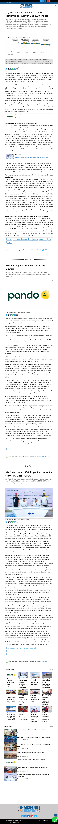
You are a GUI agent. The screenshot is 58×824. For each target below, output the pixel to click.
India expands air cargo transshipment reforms (31, 730)
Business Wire (36, 1)
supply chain (17, 239)
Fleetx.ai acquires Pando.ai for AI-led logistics (27, 118)
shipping (35, 239)
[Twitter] (9, 69)
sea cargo (24, 239)
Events (30, 1)
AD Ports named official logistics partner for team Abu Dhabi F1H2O (33, 157)
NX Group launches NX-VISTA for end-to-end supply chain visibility (11, 716)
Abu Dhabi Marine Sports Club (15, 651)
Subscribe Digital (23, 1)
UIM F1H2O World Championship (26, 648)
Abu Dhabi (28, 651)
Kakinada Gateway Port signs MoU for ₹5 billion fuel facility (11, 699)
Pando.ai (16, 449)
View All (50, 669)
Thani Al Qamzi (11, 654)
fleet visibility (41, 449)
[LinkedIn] (6, 69)
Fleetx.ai (9, 449)
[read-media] (10, 118)
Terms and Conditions (33, 814)
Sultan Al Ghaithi (36, 651)
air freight (34, 449)
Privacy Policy (23, 814)
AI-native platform (25, 449)
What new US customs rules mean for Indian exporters (33, 737)
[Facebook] (11, 69)
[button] (29, 33)
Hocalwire (47, 820)
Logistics (9, 239)
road (49, 239)
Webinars (15, 1)
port (30, 239)
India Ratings (42, 239)
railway (9, 242)
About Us (9, 1)
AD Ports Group (11, 648)
